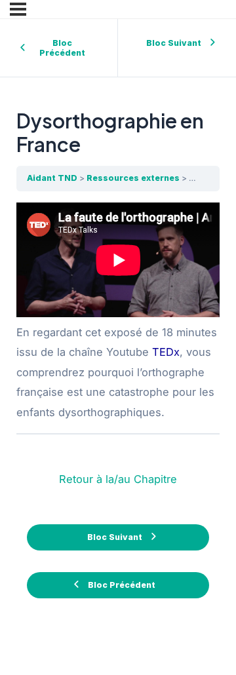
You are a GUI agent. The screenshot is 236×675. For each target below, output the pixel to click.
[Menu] (18, 9)
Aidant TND (52, 178)
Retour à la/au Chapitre (118, 479)
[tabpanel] (118, 312)
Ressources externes (133, 178)
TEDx (166, 351)
